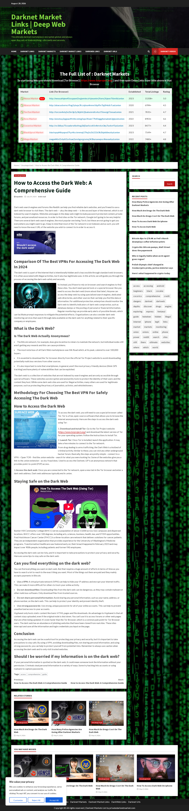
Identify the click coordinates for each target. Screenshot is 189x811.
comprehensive (34, 674)
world (155, 347)
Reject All (36, 800)
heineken (147, 316)
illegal (168, 316)
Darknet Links (27, 51)
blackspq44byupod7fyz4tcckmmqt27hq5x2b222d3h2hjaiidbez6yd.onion (84, 132)
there (143, 342)
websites (165, 342)
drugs (158, 306)
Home (13, 51)
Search (136, 176)
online (155, 332)
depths (136, 306)
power (136, 337)
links (165, 321)
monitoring (161, 326)
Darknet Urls (110, 51)
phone (165, 332)
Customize (18, 800)
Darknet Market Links (70, 51)
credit (167, 296)
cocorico (137, 296)
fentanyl (161, 311)
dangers (137, 301)
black (149, 291)
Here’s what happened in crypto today (151, 273)
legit (157, 321)
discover (148, 306)
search (156, 337)
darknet (148, 301)
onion (136, 332)
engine (168, 306)
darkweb (160, 301)
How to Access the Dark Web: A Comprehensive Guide (40, 681)
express (150, 311)
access (23, 674)
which (146, 347)
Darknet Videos (168, 51)
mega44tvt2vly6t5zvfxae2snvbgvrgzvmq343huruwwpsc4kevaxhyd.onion (84, 139)
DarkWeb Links (93, 51)
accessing (148, 285)
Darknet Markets (47, 51)
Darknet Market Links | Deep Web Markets (38, 24)
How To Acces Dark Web (144, 226)
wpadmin (19, 197)
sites (165, 337)
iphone (148, 321)
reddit (146, 337)
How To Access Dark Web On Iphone (149, 221)
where (136, 347)
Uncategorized (20, 175)
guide (44, 674)
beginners (138, 291)
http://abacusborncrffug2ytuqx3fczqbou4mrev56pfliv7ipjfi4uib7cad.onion (85, 105)
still (135, 342)
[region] (36, 791)
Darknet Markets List (96, 808)
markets (148, 326)
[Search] (149, 51)
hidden (158, 316)
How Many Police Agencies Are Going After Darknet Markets (68, 713)
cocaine (159, 291)
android (160, 285)
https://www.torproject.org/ (97, 80)
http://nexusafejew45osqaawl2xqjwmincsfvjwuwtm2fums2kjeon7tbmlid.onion (86, 98)
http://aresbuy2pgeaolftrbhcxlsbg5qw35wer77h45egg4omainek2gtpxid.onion (86, 118)
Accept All (54, 800)
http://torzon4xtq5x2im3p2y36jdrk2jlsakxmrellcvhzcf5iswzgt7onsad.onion (85, 112)
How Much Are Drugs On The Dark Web (31, 713)
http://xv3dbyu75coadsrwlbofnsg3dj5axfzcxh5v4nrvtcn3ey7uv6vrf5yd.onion (86, 125)
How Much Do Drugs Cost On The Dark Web (106, 713)
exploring (137, 311)
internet (137, 321)
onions (146, 332)
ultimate (153, 342)
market (136, 326)
